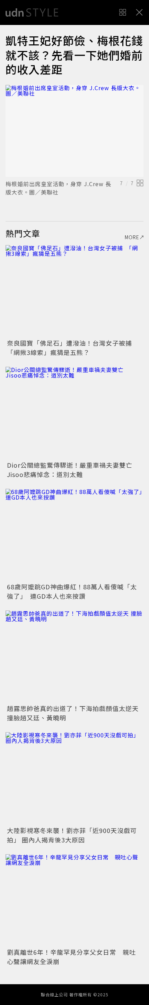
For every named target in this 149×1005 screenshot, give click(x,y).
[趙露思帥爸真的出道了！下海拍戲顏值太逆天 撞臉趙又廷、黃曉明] (74, 656)
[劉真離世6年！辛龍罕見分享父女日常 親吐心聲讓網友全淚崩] (74, 900)
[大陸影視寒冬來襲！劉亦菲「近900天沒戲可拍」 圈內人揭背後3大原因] (74, 778)
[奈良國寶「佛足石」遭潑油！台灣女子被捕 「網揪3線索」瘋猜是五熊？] (74, 291)
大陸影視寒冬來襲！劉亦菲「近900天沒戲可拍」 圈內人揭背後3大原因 (72, 835)
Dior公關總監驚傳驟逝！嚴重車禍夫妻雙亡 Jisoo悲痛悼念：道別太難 (73, 469)
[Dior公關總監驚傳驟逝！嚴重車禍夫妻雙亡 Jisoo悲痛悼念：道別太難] (74, 413)
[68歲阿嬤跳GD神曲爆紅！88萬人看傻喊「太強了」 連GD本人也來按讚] (74, 535)
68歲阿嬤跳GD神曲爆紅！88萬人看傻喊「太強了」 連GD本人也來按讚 (72, 591)
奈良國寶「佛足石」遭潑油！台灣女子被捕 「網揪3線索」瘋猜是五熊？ (73, 347)
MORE (132, 237)
